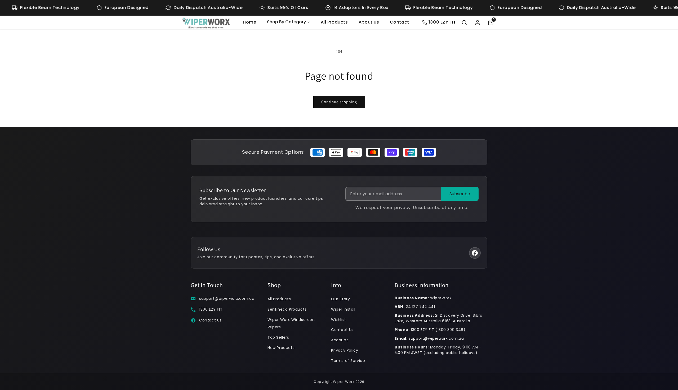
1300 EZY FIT (210, 309)
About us (369, 22)
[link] (491, 22)
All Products (334, 22)
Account (339, 340)
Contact (399, 22)
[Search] (464, 22)
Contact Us (210, 320)
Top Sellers (278, 337)
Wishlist (338, 319)
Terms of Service (348, 360)
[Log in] (477, 22)
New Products (281, 347)
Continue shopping (339, 101)
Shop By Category (286, 22)
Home (249, 22)
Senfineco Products (287, 309)
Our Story (340, 299)
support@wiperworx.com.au (226, 298)
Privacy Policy (344, 350)
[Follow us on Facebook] (475, 253)
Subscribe (459, 194)
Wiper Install (343, 309)
